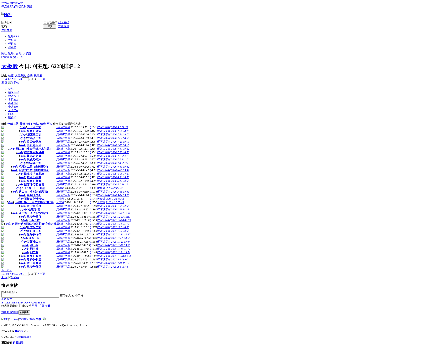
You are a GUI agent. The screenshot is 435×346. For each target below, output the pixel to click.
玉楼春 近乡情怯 (34, 198)
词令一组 (34, 238)
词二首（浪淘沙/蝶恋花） (34, 191)
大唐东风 (20, 75)
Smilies (41, 302)
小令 (13, 103)
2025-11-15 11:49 (120, 248)
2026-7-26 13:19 (120, 130)
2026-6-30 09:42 (120, 166)
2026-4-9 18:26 (119, 184)
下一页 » (6, 270)
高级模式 (6, 299)
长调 (13, 110)
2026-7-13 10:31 (120, 148)
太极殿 (12, 40)
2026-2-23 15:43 (115, 198)
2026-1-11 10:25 (120, 209)
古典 (18, 53)
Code (34, 302)
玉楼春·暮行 (34, 216)
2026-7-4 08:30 (119, 163)
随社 (4, 53)
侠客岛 (12, 47)
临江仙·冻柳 (34, 205)
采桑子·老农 (34, 130)
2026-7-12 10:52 (120, 152)
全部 (11, 88)
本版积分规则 (9, 312)
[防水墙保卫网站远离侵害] (44, 319)
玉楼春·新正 (34, 266)
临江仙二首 (34, 230)
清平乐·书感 (34, 177)
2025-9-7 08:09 (119, 259)
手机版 (23, 319)
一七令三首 (34, 127)
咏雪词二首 (34, 227)
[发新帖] (13, 82)
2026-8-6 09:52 (119, 127)
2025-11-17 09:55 (120, 245)
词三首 (34, 248)
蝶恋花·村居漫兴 (34, 152)
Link (20, 302)
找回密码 (63, 22)
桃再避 (38, 75)
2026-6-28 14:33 (120, 173)
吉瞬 (30, 75)
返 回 (4, 82)
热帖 (36, 123)
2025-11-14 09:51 (120, 252)
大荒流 (60, 198)
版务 (12, 117)
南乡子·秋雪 (34, 255)
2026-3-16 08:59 (120, 191)
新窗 (4, 123)
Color (7, 302)
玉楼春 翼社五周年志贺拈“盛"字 (34, 202)
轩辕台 (12, 43)
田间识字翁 (63, 127)
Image (14, 302)
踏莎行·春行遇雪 (34, 184)
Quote (27, 302)
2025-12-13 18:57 (121, 216)
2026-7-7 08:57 (119, 155)
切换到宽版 (25, 6)
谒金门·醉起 (34, 195)
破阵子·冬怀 (34, 234)
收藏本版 (8, 57)
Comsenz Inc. (23, 336)
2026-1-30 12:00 (120, 205)
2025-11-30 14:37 (120, 234)
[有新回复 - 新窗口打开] (2, 127)
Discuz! (19, 330)
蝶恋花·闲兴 (34, 155)
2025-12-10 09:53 (121, 220)
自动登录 (52, 22)
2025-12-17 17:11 (120, 213)
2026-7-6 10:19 (119, 159)
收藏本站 (17, 3)
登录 (34, 305)
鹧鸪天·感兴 (34, 159)
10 (15, 79)
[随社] (6, 14)
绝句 (13, 92)
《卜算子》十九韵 (34, 188)
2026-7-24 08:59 (120, 138)
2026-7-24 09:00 (120, 134)
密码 (4, 26)
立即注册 (63, 26)
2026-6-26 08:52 (120, 177)
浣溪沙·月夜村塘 (34, 173)
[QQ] (4, 319)
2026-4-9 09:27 (114, 188)
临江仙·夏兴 (34, 263)
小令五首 (34, 220)
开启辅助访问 (9, 6)
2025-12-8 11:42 (120, 223)
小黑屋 (31, 319)
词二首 (34, 252)
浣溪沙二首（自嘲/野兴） (34, 166)
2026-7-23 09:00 (120, 141)
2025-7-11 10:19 (120, 263)
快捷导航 (6, 30)
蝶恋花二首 (34, 163)
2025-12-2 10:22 (120, 227)
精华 (43, 123)
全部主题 (12, 123)
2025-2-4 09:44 (119, 266)
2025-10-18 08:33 (121, 255)
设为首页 (6, 3)
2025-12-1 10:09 (120, 230)
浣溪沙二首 (34, 134)
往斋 (11, 75)
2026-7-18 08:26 (120, 145)
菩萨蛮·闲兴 (34, 145)
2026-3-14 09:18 (120, 195)
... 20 (19, 79)
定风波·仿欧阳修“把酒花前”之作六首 (34, 223)
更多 (49, 123)
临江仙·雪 (34, 209)
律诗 (13, 96)
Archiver (13, 319)
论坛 (13, 36)
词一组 (34, 245)
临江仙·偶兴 (34, 141)
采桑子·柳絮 (34, 180)
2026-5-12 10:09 (120, 180)
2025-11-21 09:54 (120, 241)
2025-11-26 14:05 (120, 238)
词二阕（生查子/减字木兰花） (34, 148)
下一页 (41, 79)
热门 (29, 123)
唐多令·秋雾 (34, 259)
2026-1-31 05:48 (115, 202)
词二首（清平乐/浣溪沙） (34, 213)
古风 (13, 99)
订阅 (20, 57)
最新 (22, 123)
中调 (13, 106)
